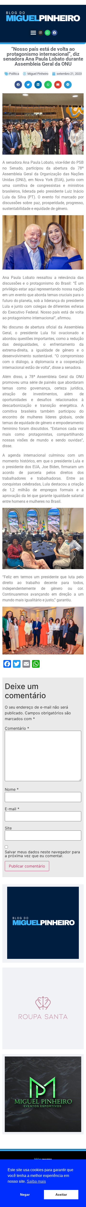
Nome (12, 789)
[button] (33, 32)
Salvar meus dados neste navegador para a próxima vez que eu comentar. (42, 854)
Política (14, 73)
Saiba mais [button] (36, 1181)
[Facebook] (54, 33)
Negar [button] (25, 1194)
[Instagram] (40, 33)
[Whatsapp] (47, 33)
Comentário (17, 728)
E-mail (12, 809)
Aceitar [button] (61, 1194)
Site (8, 828)
